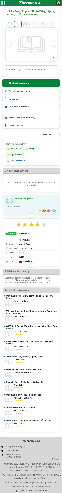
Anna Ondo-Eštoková (23, 398)
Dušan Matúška (20, 332)
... (56, 211)
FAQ (3, 475)
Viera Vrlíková (20, 423)
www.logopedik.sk (41, 486)
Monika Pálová (20, 360)
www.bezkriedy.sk (21, 486)
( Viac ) (55, 459)
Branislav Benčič (21, 316)
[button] (31, 215)
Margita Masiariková (22, 372)
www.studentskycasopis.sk (18, 482)
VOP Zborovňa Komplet (38, 463)
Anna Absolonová (21, 347)
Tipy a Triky (12, 475)
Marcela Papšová (21, 385)
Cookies (47, 475)
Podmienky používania (13, 463)
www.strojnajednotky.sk (44, 482)
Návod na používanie (30, 475)
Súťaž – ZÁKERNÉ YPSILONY (39, 470)
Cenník (44, 478)
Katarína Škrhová (21, 301)
